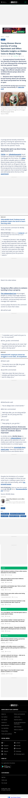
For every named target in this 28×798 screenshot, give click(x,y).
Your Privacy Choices (16, 797)
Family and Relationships (6, 597)
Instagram (21, 233)
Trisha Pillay (15, 56)
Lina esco (23, 516)
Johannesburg (16, 438)
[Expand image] (26, 93)
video (23, 158)
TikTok (3, 154)
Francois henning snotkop (17, 513)
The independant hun (8, 293)
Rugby (2, 666)
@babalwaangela (15, 154)
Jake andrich (4, 516)
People (7, 36)
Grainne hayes (5, 513)
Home (2, 36)
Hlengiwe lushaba (14, 516)
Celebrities (3, 642)
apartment (5, 174)
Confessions (3, 658)
